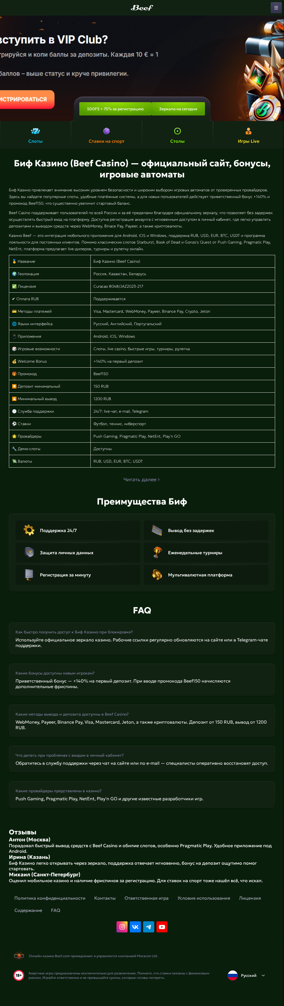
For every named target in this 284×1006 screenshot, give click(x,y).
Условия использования (204, 898)
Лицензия (250, 898)
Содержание (28, 910)
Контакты (105, 898)
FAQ (55, 910)
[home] (142, 7)
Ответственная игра (147, 898)
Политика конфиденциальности (49, 898)
